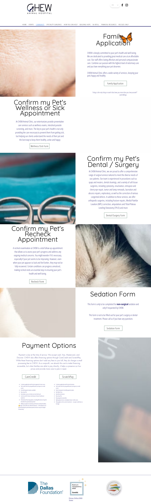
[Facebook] (122, 5)
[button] (71, 24)
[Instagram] (126, 5)
